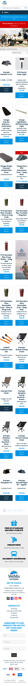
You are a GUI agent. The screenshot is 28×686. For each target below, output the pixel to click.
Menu (6, 12)
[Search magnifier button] (25, 8)
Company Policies (8, 682)
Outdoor (14, 613)
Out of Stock (6, 90)
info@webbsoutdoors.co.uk (14, 588)
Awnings (14, 609)
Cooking (14, 615)
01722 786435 (14, 586)
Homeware (14, 618)
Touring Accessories (14, 611)
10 (20, 510)
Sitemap (14, 682)
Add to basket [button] (21, 95)
